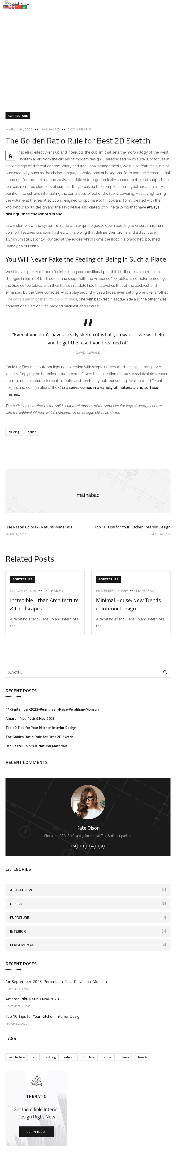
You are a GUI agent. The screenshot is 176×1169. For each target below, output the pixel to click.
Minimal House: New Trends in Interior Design (128, 604)
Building (13, 431)
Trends (142, 1057)
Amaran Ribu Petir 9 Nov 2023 (30, 718)
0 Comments (79, 129)
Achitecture (18, 115)
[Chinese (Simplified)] (18, 7)
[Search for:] (88, 672)
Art (35, 1057)
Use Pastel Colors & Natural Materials (37, 746)
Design (16, 904)
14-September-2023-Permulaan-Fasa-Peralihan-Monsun (52, 709)
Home (44, 62)
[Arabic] (24, 7)
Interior (18, 931)
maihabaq (50, 129)
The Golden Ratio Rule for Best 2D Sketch (39, 736)
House (32, 431)
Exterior (69, 1057)
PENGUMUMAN (22, 945)
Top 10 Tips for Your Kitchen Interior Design (41, 727)
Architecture (16, 1057)
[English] (12, 7)
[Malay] (6, 7)
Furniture (19, 917)
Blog (60, 62)
